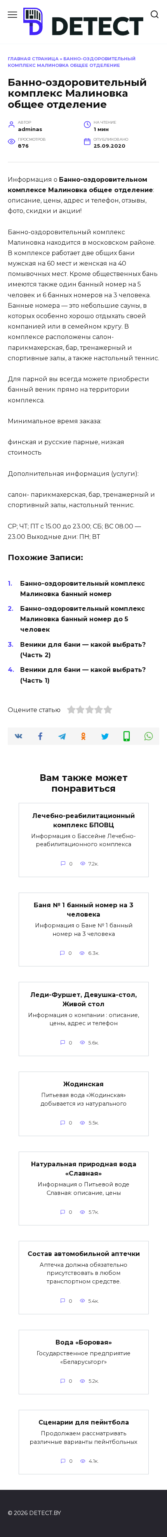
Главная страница (33, 58)
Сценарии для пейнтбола (83, 1422)
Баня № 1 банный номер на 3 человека (83, 909)
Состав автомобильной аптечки (84, 1253)
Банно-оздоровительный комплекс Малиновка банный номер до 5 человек (82, 619)
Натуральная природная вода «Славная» (83, 1168)
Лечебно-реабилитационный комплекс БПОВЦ (83, 820)
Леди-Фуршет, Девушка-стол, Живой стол (83, 999)
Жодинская (83, 1084)
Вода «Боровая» (84, 1342)
